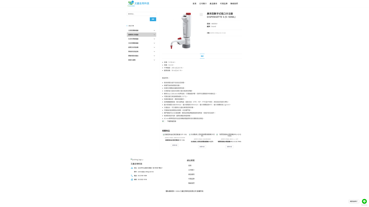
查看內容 (174, 145)
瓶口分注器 (222, 33)
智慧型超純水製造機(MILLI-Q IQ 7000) (229, 141)
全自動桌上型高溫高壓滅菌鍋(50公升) (202, 141)
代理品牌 (191, 179)
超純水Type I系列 (233, 139)
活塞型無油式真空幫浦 (179, 137)
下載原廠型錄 (171, 121)
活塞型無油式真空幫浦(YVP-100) (175, 140)
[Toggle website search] (241, 3)
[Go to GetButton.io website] (364, 205)
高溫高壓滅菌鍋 (206, 139)
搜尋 (153, 19)
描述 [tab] (202, 56)
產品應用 (191, 174)
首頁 (189, 165)
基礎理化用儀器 (214, 33)
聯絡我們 (191, 183)
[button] (201, 14)
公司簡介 (191, 170)
